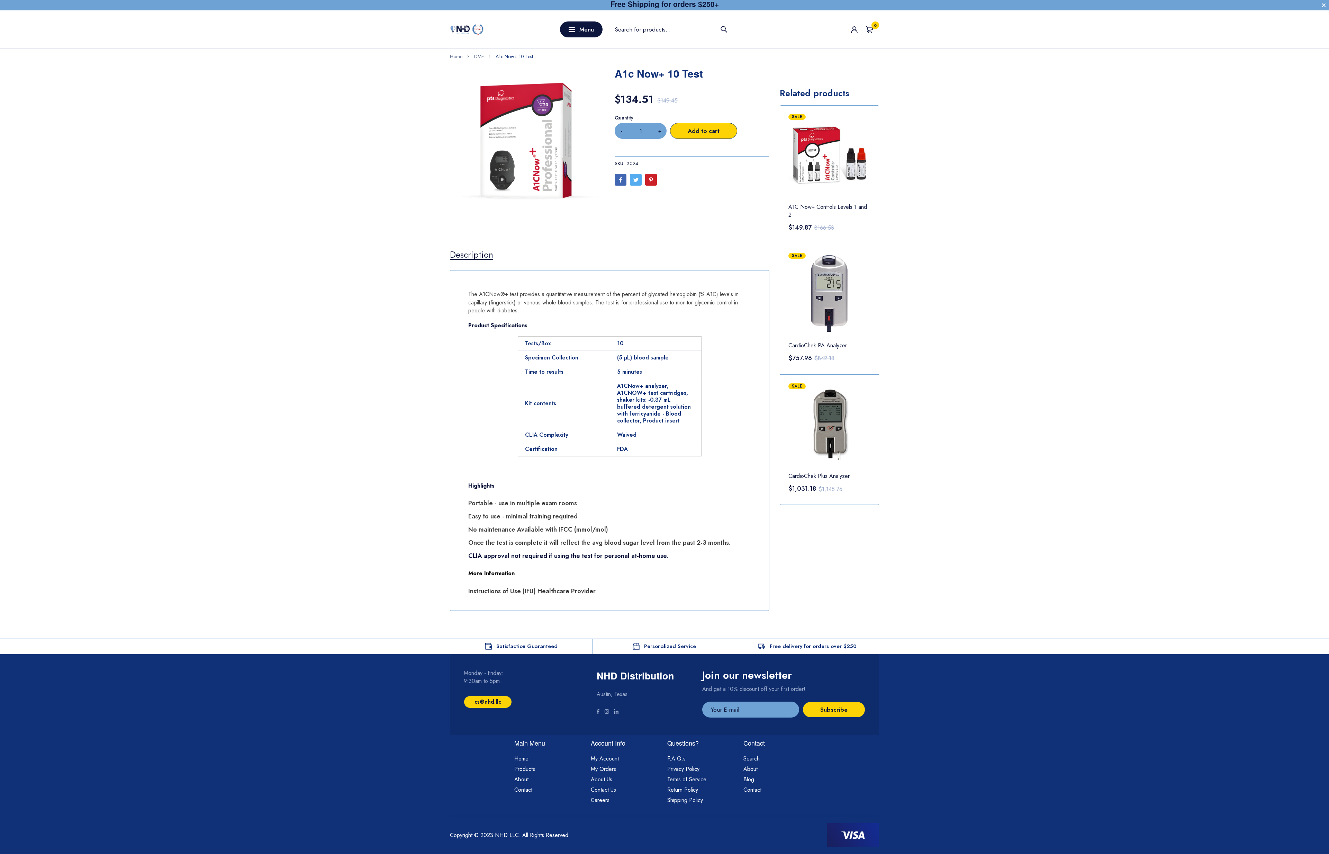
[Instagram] (606, 712)
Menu (586, 29)
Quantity (624, 117)
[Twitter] (636, 180)
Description (471, 254)
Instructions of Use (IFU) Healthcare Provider (532, 591)
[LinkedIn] (616, 712)
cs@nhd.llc (487, 702)
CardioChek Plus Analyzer (819, 476)
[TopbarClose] (1324, 5)
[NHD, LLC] (467, 29)
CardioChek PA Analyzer (817, 345)
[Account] (854, 29)
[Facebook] (620, 180)
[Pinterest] (651, 180)
